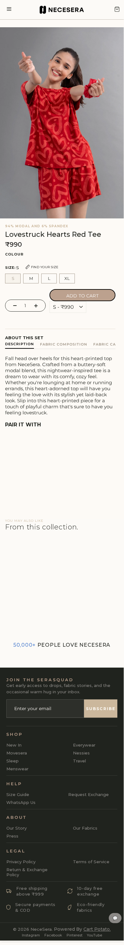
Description (19, 344)
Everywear (84, 745)
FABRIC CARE (107, 344)
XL (67, 278)
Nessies (81, 752)
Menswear (17, 768)
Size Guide (17, 794)
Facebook (53, 935)
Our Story (16, 828)
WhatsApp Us (21, 802)
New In (14, 745)
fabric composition (63, 344)
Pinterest (74, 935)
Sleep (12, 760)
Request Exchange (88, 794)
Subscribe (100, 708)
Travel (79, 760)
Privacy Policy (21, 861)
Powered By (82, 929)
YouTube (94, 935)
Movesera (16, 752)
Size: (31, 267)
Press (12, 835)
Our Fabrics (85, 828)
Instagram (31, 935)
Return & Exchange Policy (27, 872)
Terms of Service (91, 861)
